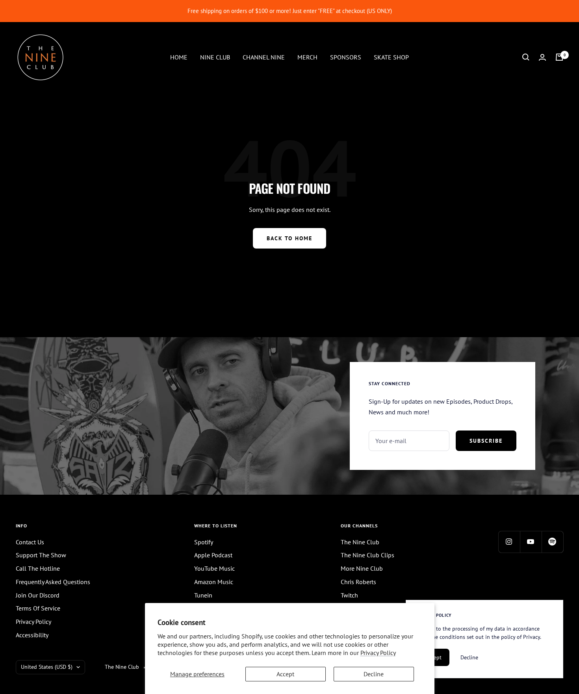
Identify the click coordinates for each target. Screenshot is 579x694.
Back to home (289, 238)
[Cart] (559, 57)
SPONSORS (345, 57)
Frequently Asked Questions (53, 582)
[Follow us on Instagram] (509, 542)
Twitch (349, 595)
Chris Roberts (358, 582)
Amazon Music (213, 582)
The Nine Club (360, 542)
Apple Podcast (213, 555)
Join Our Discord (37, 595)
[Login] (542, 57)
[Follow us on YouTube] (531, 542)
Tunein (203, 595)
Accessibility (32, 635)
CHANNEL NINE (264, 57)
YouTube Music (214, 568)
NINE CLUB (215, 57)
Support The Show (41, 555)
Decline (374, 674)
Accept (285, 674)
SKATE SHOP (391, 57)
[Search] (525, 57)
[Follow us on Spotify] (552, 542)
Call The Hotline (38, 568)
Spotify (203, 542)
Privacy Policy (378, 653)
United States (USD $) (46, 666)
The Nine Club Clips (367, 555)
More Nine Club (362, 568)
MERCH (307, 57)
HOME (178, 57)
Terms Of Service (38, 608)
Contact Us (30, 542)
